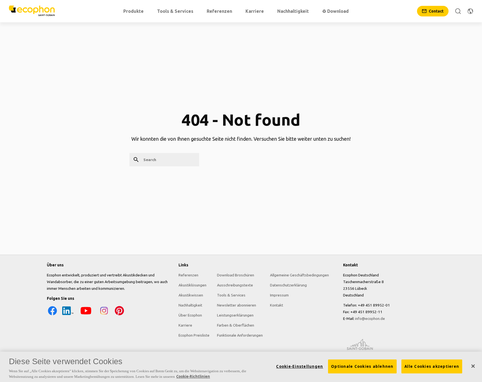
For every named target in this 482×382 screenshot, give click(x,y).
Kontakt (276, 305)
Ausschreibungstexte (235, 285)
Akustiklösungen (192, 285)
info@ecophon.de (370, 318)
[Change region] (470, 11)
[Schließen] (473, 366)
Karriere (185, 325)
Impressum (279, 295)
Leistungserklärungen (235, 315)
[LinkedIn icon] (67, 315)
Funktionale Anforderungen (240, 335)
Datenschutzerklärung (288, 285)
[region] (241, 367)
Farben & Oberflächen (235, 325)
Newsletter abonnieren (236, 305)
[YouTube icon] (86, 315)
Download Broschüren (235, 275)
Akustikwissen (191, 295)
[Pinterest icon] (119, 315)
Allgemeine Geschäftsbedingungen (299, 275)
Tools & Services (231, 295)
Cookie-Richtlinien (193, 376)
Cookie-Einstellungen (299, 366)
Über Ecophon (190, 315)
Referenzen (188, 275)
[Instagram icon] (104, 315)
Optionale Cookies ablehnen (362, 366)
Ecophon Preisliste (194, 335)
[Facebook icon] (52, 315)
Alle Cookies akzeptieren (431, 366)
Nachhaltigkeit (190, 305)
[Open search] (458, 11)
